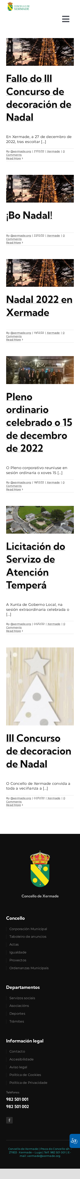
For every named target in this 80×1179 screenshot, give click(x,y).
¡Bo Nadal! (29, 215)
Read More (13, 158)
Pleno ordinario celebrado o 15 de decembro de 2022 (39, 422)
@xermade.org (20, 151)
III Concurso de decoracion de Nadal (38, 751)
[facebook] (9, 1120)
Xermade (53, 151)
